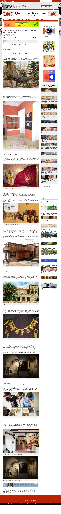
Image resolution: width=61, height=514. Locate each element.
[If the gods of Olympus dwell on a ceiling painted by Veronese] (49, 114)
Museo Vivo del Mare (8, 272)
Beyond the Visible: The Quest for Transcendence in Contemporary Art (47, 257)
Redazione (5, 34)
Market (44, 20)
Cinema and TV (50, 20)
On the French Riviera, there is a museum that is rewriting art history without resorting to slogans (49, 101)
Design (37, 19)
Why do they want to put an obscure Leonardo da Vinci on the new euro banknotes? (49, 205)
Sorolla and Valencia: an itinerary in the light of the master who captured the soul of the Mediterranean (49, 180)
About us (23, 9)
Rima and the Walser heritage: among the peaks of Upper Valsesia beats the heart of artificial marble (49, 148)
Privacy (40, 503)
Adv (38, 9)
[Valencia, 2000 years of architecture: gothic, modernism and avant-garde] (49, 153)
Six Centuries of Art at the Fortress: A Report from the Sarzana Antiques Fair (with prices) (48, 275)
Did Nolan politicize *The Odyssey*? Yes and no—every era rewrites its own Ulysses (49, 283)
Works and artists (11, 19)
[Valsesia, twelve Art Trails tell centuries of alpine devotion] (49, 137)
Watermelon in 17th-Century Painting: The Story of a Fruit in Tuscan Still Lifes (49, 109)
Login (43, 1)
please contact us (8, 492)
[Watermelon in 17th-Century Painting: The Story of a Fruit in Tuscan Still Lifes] (49, 106)
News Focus (28, 20)
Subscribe (49, 1)
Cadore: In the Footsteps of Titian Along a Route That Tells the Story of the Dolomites (49, 124)
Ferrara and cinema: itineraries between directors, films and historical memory (47, 164)
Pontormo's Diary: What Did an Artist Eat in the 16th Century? (49, 223)
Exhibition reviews (20, 19)
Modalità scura (51, 503)
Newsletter (29, 9)
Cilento (18, 45)
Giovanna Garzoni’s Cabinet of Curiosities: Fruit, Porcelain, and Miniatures (49, 132)
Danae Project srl (37, 503)
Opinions (28, 19)
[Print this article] (33, 37)
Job (42, 19)
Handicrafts (34, 20)
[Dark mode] (37, 38)
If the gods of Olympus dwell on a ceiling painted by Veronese (48, 117)
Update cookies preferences (45, 503)
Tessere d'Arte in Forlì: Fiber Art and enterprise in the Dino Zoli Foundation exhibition (49, 172)
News (4, 19)
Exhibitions (17, 20)
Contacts (34, 9)
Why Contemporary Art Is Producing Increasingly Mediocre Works (47, 240)
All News (7, 20)
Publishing (39, 20)
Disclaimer (10, 35)
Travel (33, 19)
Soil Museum (9, 389)
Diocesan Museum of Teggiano (13, 351)
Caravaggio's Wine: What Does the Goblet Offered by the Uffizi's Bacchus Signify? (48, 93)
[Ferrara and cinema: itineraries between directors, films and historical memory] (49, 161)
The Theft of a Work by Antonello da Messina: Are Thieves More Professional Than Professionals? (49, 214)
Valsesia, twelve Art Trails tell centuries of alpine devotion (49, 140)
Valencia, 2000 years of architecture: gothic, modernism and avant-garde (48, 157)
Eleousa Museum (34, 230)
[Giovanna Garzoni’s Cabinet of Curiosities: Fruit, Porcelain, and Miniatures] (49, 129)
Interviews (22, 20)
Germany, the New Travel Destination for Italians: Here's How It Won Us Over (48, 249)
